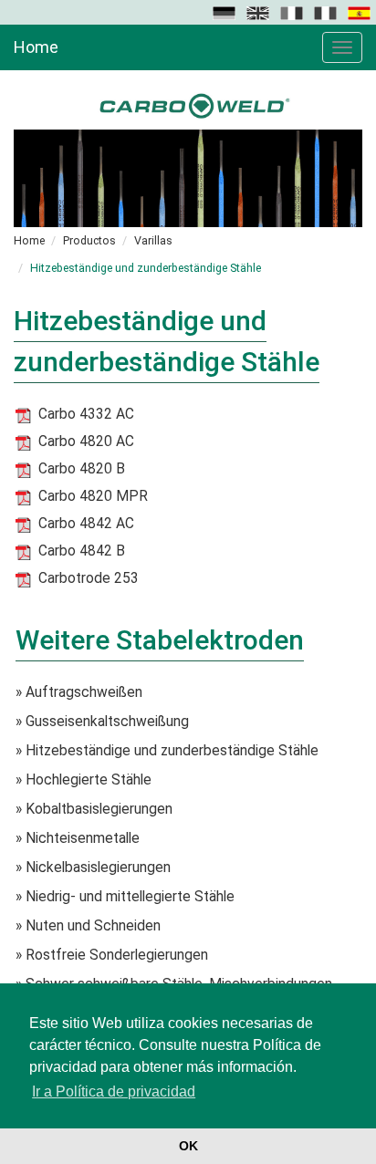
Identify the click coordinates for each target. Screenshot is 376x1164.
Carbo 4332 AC (86, 414)
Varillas (153, 240)
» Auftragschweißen (79, 692)
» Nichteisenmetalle (78, 838)
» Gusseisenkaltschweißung (102, 721)
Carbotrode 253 (88, 578)
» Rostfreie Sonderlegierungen (112, 955)
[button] (225, 12)
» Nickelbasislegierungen (93, 867)
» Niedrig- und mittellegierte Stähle (125, 897)
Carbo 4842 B (81, 551)
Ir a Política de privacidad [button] (113, 1091)
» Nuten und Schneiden (88, 926)
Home (36, 47)
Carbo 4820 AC (86, 441)
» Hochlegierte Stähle (83, 780)
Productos (89, 240)
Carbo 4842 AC (86, 523)
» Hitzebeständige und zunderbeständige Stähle (167, 751)
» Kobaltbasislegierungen (94, 809)
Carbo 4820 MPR (93, 496)
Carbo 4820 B (81, 469)
